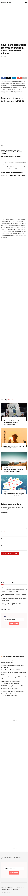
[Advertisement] (14, 20)
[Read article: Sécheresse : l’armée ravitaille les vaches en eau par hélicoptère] (14, 461)
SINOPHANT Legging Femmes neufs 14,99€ (12, 686)
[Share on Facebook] (3, 78)
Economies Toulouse (8, 467)
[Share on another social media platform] (24, 78)
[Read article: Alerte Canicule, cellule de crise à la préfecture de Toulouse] (14, 437)
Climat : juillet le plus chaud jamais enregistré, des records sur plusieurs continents (11, 151)
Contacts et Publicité (5, 889)
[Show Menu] (23, 2)
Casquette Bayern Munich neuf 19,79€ (10, 669)
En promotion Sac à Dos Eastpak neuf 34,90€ (12, 691)
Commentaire (5, 512)
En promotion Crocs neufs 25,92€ (9, 688)
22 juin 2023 (3, 56)
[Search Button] (26, 2)
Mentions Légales (20, 887)
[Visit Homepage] (6, 2)
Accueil (2, 42)
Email (5, 616)
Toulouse (6, 444)
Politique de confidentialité (7, 887)
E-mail (3, 539)
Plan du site (15, 889)
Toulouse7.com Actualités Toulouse (9, 886)
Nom (3, 532)
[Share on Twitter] (8, 78)
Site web (3, 546)
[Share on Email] (19, 78)
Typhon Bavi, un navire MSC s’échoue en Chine (12, 587)
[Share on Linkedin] (14, 78)
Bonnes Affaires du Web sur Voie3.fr (13, 656)
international (8, 42)
